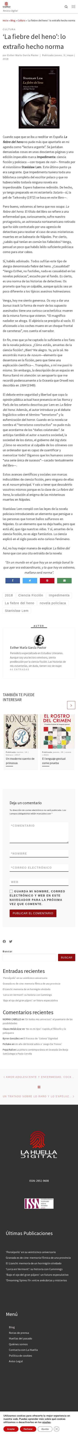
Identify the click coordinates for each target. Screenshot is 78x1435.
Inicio (5, 20)
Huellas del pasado (20, 1338)
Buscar (8, 951)
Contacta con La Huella (23, 1350)
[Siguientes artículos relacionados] (71, 705)
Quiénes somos (18, 1344)
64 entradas (19, 669)
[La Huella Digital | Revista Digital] (7, 4)
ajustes (46, 1422)
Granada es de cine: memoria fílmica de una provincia (31, 983)
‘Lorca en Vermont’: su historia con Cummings (27, 994)
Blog (13, 20)
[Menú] (73, 6)
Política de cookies (20, 1355)
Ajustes (45, 1429)
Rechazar (28, 1429)
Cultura (21, 20)
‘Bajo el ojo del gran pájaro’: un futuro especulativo (30, 1000)
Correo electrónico (31, 867)
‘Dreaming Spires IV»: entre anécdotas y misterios (36, 1280)
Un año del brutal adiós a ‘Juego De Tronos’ (38, 1044)
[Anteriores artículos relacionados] (62, 705)
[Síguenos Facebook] (4, 941)
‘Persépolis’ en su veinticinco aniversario (25, 978)
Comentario (23, 825)
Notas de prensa (19, 1333)
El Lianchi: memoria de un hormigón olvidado (26, 989)
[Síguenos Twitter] (10, 941)
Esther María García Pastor (22, 55)
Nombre (19, 853)
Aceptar (11, 1429)
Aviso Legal (16, 1361)
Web (15, 881)
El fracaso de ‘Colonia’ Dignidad (41, 1038)
